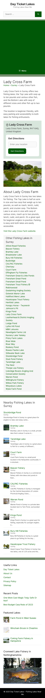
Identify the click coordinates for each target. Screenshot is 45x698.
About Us (7, 573)
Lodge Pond (11, 323)
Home (6, 85)
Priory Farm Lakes (14, 338)
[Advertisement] (22, 43)
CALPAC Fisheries (14, 264)
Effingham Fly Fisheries (16, 272)
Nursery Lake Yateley (16, 335)
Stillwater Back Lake (15, 353)
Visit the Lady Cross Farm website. (19, 231)
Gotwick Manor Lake (15, 293)
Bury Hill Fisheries (14, 258)
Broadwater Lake (14, 255)
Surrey (14, 85)
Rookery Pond (12, 347)
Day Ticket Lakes (22, 4)
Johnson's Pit (12, 308)
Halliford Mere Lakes (15, 296)
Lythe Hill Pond (13, 326)
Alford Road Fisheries (16, 246)
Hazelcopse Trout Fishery (17, 299)
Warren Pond (12, 377)
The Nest (10, 365)
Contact (7, 577)
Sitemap (7, 585)
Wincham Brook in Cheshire (24, 628)
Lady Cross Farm (14, 314)
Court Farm (11, 270)
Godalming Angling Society (18, 290)
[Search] (38, 14)
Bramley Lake (12, 252)
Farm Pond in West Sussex (23, 618)
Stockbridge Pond (14, 356)
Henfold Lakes (12, 302)
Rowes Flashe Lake (15, 350)
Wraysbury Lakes (14, 386)
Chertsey (10, 267)
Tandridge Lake (13, 362)
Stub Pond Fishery (14, 359)
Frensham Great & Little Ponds (20, 276)
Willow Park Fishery (15, 383)
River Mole (10, 341)
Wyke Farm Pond (14, 389)
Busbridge (10, 261)
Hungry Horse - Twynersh (18, 305)
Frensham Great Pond (16, 278)
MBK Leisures (12, 329)
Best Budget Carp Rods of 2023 (18, 604)
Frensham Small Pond (16, 281)
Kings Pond (11, 311)
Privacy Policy (9, 581)
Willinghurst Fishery (15, 380)
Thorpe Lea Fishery (15, 368)
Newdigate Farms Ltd (16, 332)
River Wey (10, 344)
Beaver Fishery (13, 249)
